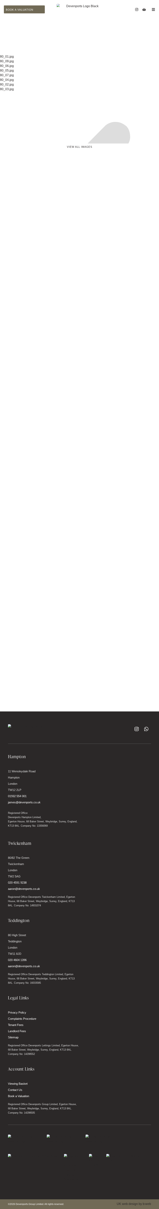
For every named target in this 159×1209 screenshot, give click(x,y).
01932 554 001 (17, 796)
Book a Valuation (18, 1096)
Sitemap (13, 1037)
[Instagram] (136, 9)
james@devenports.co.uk (24, 802)
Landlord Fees (17, 1031)
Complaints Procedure (22, 1018)
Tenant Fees (15, 1025)
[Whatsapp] (146, 729)
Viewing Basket (18, 1083)
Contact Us (15, 1089)
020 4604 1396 (17, 960)
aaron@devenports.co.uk (24, 888)
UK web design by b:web (134, 1204)
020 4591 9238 (17, 882)
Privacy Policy (17, 1012)
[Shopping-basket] (144, 9)
